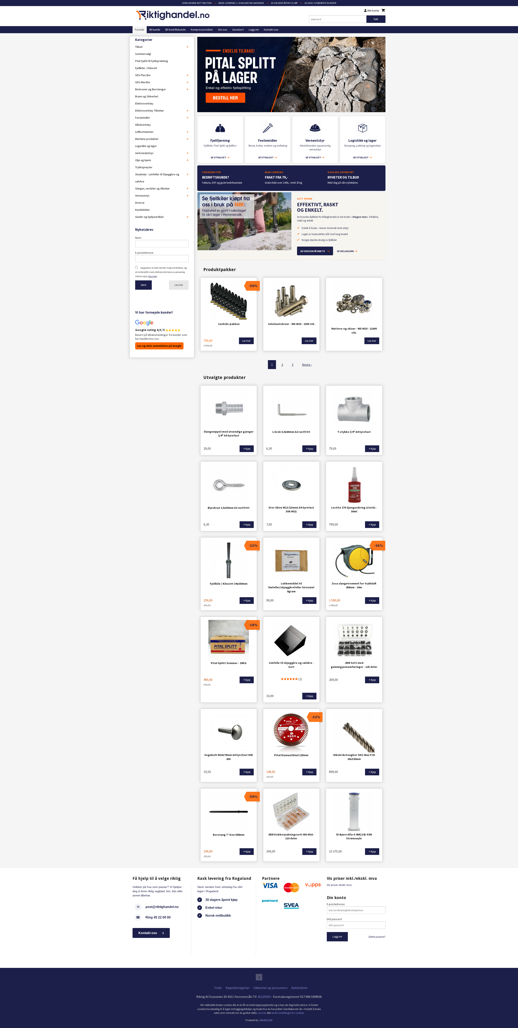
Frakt (218, 988)
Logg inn (254, 29)
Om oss (222, 29)
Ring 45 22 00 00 (158, 917)
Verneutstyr (142, 195)
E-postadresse (336, 904)
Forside (139, 29)
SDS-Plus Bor (143, 75)
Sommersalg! (143, 54)
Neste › (307, 365)
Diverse (139, 202)
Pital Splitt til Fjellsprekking (151, 61)
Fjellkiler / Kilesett (146, 68)
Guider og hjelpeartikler (149, 217)
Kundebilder (142, 210)
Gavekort (238, 29)
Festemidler (142, 117)
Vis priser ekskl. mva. (339, 885)
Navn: (138, 237)
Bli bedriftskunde (175, 29)
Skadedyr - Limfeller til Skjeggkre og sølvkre (157, 177)
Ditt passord (334, 919)
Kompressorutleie (202, 29)
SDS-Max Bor (142, 82)
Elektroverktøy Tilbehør (149, 110)
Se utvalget (220, 157)
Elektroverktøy (144, 103)
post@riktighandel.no (162, 907)
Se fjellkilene (347, 251)
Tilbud (138, 47)
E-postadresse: (144, 252)
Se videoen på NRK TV (315, 251)
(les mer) (152, 276)
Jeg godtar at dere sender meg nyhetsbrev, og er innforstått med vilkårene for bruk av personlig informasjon (161, 272)
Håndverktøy (143, 125)
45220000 (264, 997)
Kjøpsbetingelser (238, 988)
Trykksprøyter (143, 167)
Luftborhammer (144, 132)
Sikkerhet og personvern (271, 988)
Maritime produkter (147, 139)
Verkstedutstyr (144, 153)
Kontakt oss (271, 29)
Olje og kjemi (143, 160)
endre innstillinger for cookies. (288, 1013)
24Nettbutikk (266, 1020)
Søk (376, 19)
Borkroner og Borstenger (150, 89)
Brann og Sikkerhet (146, 96)
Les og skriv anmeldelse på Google (159, 346)
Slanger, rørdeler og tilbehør (152, 188)
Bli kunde (154, 29)
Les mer (179, 285)
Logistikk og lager (146, 146)
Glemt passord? (376, 937)
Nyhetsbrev (299, 988)
